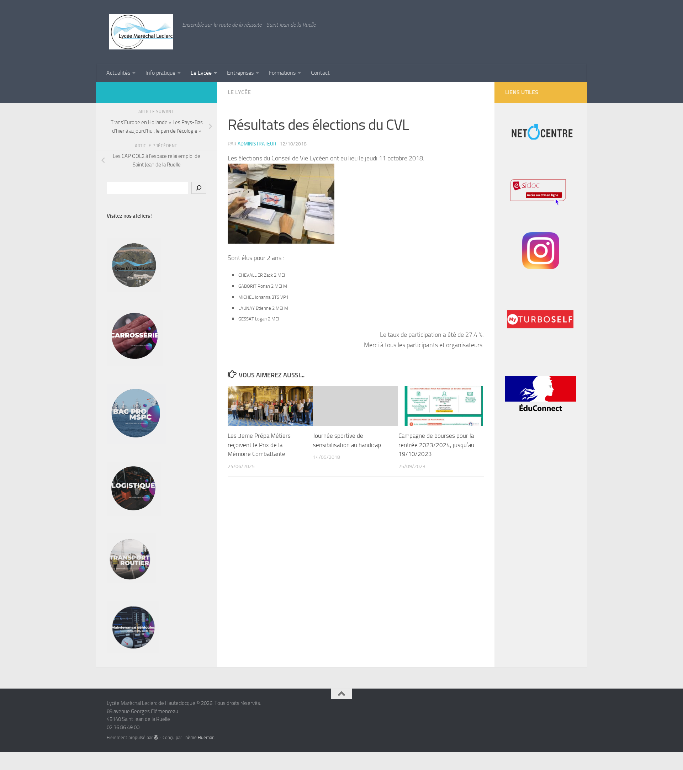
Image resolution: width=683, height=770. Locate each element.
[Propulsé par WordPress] (156, 737)
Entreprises (240, 72)
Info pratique (160, 72)
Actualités (118, 72)
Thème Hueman (199, 737)
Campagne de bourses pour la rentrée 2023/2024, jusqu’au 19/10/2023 (436, 444)
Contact (320, 72)
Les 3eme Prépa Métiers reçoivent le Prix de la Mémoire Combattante (259, 444)
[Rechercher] (198, 188)
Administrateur (257, 144)
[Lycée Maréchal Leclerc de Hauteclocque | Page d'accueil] (141, 32)
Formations (282, 72)
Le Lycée (201, 72)
